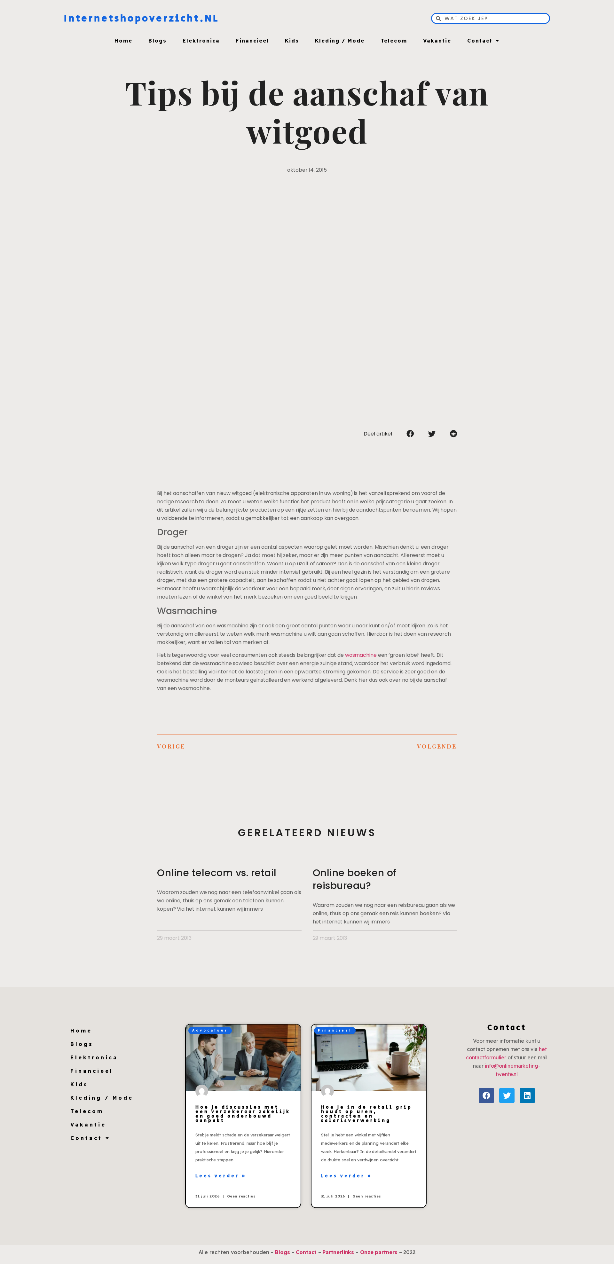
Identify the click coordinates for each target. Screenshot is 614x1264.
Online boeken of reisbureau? (355, 879)
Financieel (252, 40)
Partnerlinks (338, 1252)
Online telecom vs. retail (217, 873)
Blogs (157, 40)
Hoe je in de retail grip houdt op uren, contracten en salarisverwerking (366, 1114)
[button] (410, 433)
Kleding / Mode (340, 40)
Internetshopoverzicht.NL (141, 19)
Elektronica (201, 40)
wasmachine (361, 655)
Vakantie (437, 40)
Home (123, 40)
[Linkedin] (527, 1095)
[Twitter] (507, 1095)
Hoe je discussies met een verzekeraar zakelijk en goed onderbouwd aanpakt (242, 1114)
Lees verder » (221, 1176)
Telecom (394, 40)
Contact (479, 40)
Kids (292, 40)
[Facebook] (486, 1095)
